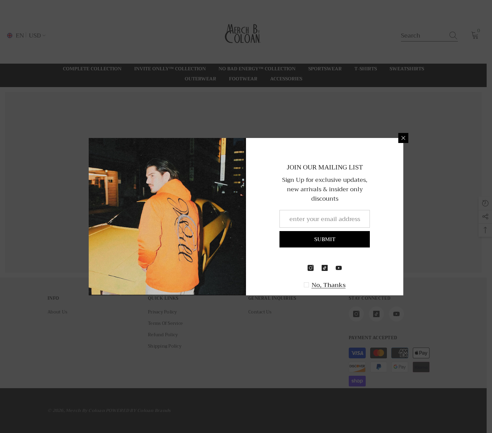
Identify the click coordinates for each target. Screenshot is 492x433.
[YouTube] (339, 268)
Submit (324, 239)
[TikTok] (325, 268)
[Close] (403, 138)
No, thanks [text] (329, 285)
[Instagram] (311, 268)
